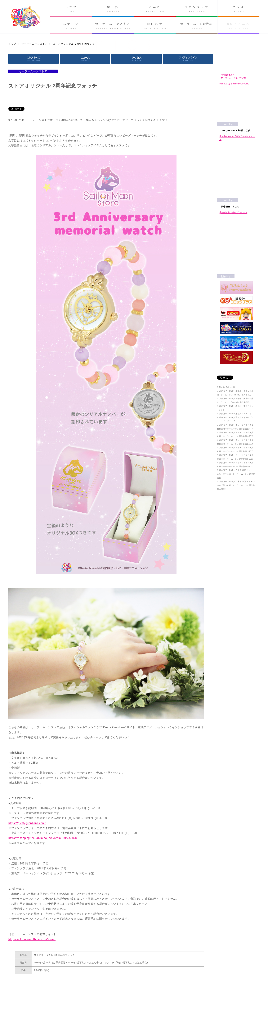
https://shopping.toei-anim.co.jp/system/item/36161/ (42, 838)
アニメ (155, 8)
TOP (33, 59)
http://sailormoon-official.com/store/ (31, 939)
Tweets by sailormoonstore (234, 83)
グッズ (238, 8)
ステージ (71, 25)
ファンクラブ (197, 8)
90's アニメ (238, 25)
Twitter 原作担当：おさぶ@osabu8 (236, 203)
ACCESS (136, 59)
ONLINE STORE (188, 59)
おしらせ (155, 25)
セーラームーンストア (113, 25)
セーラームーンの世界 (197, 25)
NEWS (85, 59)
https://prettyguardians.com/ (27, 823)
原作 (113, 8)
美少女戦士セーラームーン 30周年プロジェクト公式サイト (25, 17)
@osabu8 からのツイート (233, 212)
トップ (71, 8)
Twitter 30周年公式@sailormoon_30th (236, 127)
